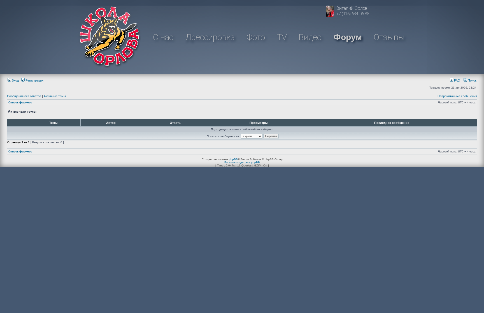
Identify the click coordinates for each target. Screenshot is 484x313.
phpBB (233, 159)
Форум (348, 37)
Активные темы (55, 96)
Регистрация (34, 80)
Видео (310, 37)
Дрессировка (210, 37)
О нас (163, 37)
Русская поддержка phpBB (242, 162)
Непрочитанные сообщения (457, 96)
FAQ (456, 80)
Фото (255, 37)
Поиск (471, 80)
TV (282, 37)
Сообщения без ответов (24, 96)
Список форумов (20, 102)
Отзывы (389, 37)
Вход (15, 80)
